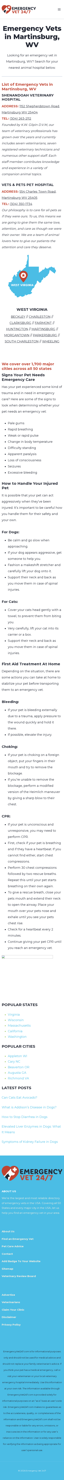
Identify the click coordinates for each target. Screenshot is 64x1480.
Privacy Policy (11, 1324)
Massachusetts (19, 1025)
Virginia (14, 1014)
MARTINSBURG (43, 329)
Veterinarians (11, 1302)
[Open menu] (59, 9)
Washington (17, 1037)
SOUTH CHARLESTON (22, 341)
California (15, 1031)
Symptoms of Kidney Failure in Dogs (30, 1142)
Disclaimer (9, 1317)
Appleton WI (17, 1056)
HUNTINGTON (17, 329)
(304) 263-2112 (20, 119)
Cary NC (14, 1061)
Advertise (8, 1294)
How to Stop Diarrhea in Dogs (24, 1117)
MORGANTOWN (16, 335)
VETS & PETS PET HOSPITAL (28, 185)
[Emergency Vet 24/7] (19, 9)
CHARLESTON (40, 317)
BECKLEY (18, 317)
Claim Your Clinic (13, 1309)
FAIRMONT (43, 323)
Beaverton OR (18, 1067)
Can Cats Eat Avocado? (19, 1097)
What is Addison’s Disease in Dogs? (29, 1107)
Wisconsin (16, 1020)
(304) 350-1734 (21, 204)
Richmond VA (18, 1078)
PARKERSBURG (45, 335)
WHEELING (50, 341)
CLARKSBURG (20, 323)
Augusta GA (17, 1073)
